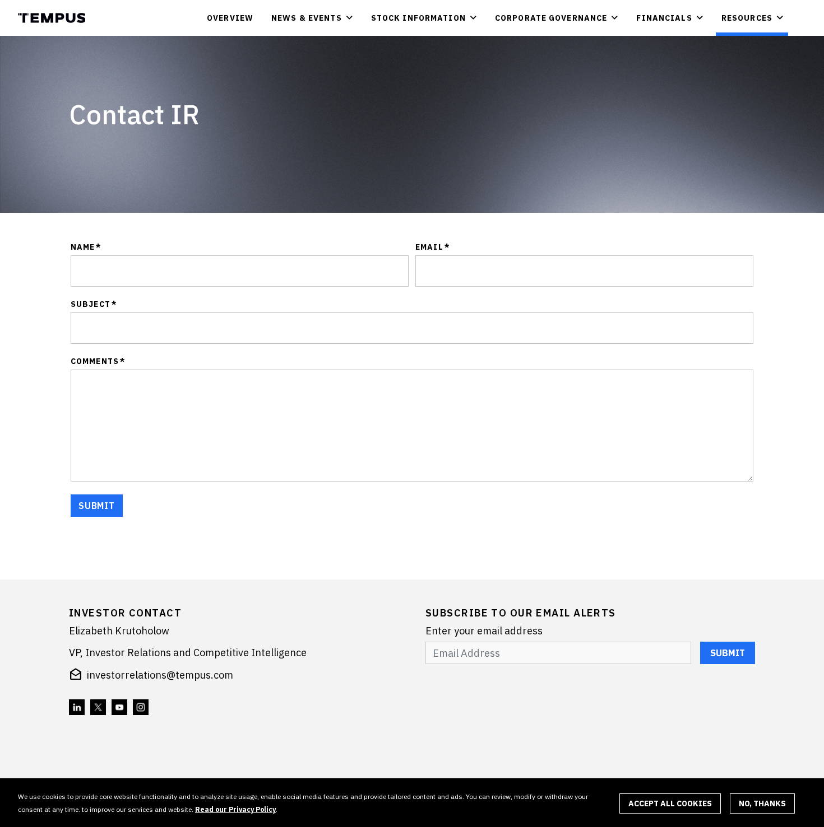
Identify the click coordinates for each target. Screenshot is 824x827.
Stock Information (418, 18)
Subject (94, 304)
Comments (98, 361)
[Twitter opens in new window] (99, 708)
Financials (664, 18)
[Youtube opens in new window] (120, 708)
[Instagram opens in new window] (141, 708)
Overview (230, 18)
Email (432, 247)
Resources (746, 18)
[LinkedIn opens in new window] (77, 708)
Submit (727, 652)
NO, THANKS (762, 803)
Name (86, 247)
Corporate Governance (551, 18)
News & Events (306, 18)
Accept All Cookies (670, 803)
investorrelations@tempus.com (160, 675)
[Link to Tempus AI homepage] (54, 18)
